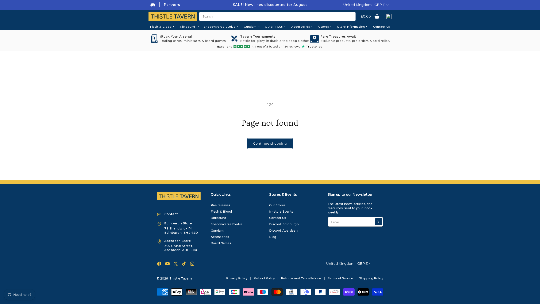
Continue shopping (270, 143)
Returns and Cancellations (301, 278)
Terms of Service (340, 278)
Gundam (217, 230)
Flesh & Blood (221, 211)
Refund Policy (264, 278)
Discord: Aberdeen (283, 230)
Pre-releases (220, 205)
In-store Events (281, 211)
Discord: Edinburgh (284, 224)
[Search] (350, 17)
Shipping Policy (371, 278)
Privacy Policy (236, 278)
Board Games (221, 243)
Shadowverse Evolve (226, 224)
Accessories (220, 237)
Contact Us (277, 218)
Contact (171, 214)
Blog (272, 237)
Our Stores (277, 205)
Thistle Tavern (180, 278)
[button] (376, 16)
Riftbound (218, 218)
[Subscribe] (378, 221)
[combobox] (277, 16)
